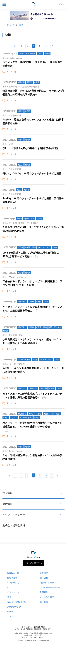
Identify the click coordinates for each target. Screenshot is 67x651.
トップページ (8, 25)
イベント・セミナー (13, 514)
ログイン (60, 4)
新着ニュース (13, 573)
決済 (21, 25)
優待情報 (7, 503)
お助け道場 (12, 578)
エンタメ (11, 616)
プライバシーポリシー (50, 587)
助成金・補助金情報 (13, 525)
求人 (9, 587)
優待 (9, 597)
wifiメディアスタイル (16, 602)
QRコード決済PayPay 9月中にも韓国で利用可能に (31, 148)
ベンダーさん (13, 582)
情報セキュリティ (48, 582)
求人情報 (7, 493)
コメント (12, 72)
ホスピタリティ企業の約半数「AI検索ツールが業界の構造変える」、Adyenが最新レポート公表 (32, 425)
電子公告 (44, 602)
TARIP (10, 611)
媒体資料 (44, 578)
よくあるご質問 (47, 597)
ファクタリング (14, 607)
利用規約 (44, 592)
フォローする (36, 563)
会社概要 (44, 573)
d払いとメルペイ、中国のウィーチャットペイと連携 (31, 173)
